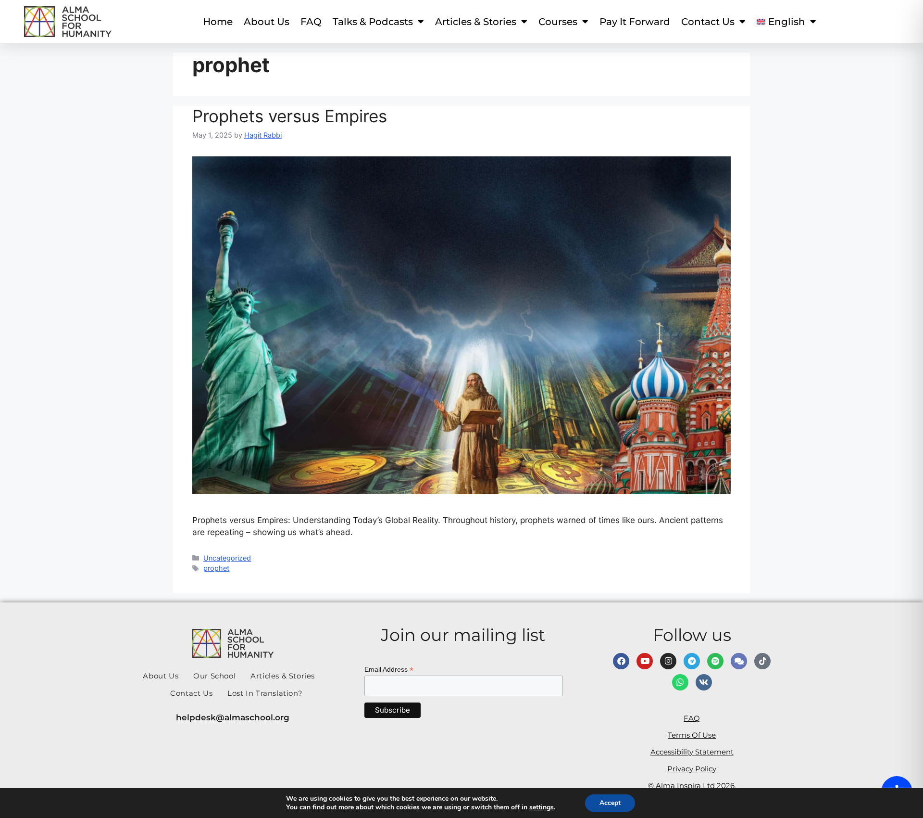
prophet (216, 568)
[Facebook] (621, 661)
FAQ (311, 21)
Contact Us (191, 693)
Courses (557, 21)
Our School (214, 675)
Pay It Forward (634, 21)
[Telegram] (692, 661)
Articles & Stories (475, 21)
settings (541, 807)
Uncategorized (227, 558)
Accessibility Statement (692, 751)
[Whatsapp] (680, 682)
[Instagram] (668, 661)
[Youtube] (644, 661)
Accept (610, 802)
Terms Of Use (692, 735)
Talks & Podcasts (373, 21)
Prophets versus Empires (289, 116)
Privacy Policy (691, 768)
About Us (266, 21)
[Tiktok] (762, 661)
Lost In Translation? (264, 693)
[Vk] (704, 682)
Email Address (388, 669)
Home (218, 21)
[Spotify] (715, 661)
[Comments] (739, 661)
